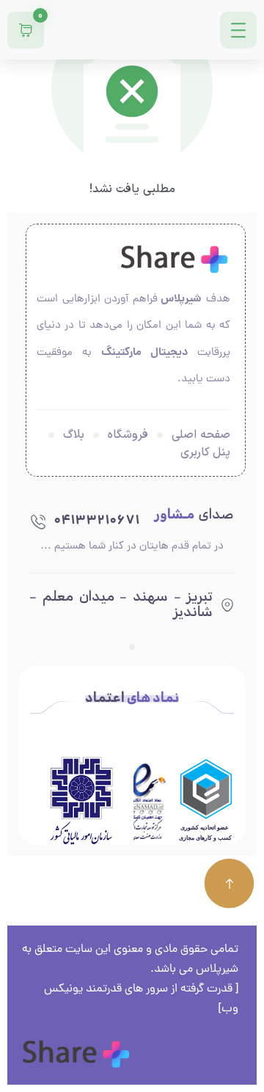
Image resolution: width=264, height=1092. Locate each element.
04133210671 (96, 521)
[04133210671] (38, 521)
